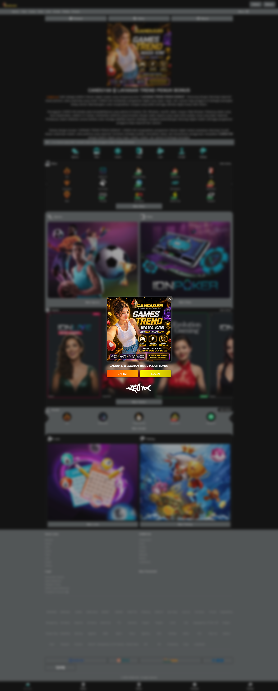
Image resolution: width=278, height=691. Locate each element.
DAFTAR (123, 374)
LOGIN (155, 374)
